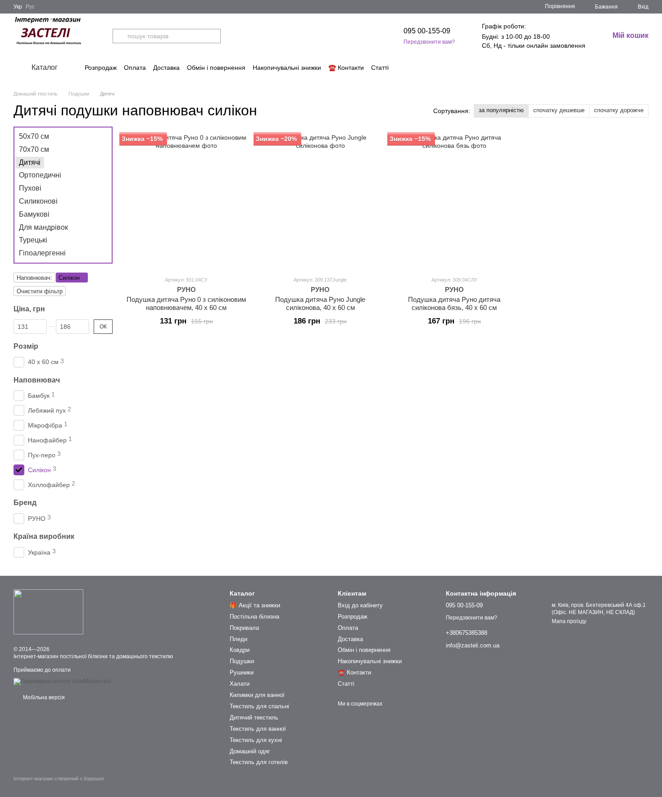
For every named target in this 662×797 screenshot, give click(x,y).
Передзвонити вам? (429, 42)
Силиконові (38, 201)
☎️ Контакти (346, 67)
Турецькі (33, 240)
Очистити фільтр (40, 291)
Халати (239, 683)
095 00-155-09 (427, 31)
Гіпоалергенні (42, 253)
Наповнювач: (34, 277)
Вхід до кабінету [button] (360, 605)
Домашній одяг (250, 751)
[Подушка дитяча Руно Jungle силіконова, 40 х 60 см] (320, 201)
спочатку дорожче (619, 110)
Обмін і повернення (216, 67)
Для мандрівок (43, 227)
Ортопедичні (40, 175)
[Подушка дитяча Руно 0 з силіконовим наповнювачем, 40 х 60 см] (186, 201)
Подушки (242, 661)
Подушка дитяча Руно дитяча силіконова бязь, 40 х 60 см (454, 303)
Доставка (166, 67)
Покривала (244, 627)
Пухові (30, 188)
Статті (380, 67)
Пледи (238, 639)
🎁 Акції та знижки (255, 605)
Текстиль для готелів (259, 762)
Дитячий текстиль (254, 717)
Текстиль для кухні (256, 740)
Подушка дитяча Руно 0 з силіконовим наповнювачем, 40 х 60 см (186, 303)
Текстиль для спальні (259, 706)
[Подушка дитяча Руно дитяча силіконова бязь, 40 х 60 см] (454, 201)
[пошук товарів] (120, 36)
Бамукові (34, 214)
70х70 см (34, 149)
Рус (30, 6)
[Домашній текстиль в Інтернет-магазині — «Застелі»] (48, 611)
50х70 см (34, 136)
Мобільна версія (43, 697)
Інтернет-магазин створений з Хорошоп (59, 778)
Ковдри (239, 650)
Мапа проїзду (569, 621)
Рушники (242, 672)
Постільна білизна (254, 616)
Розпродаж (101, 67)
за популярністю (501, 110)
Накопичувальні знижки (287, 67)
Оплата (135, 67)
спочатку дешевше (559, 110)
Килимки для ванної (257, 695)
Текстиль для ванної (258, 728)
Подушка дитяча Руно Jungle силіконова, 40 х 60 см (320, 303)
